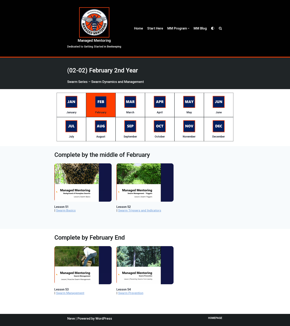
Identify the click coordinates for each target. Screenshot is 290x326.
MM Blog (200, 28)
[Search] (220, 28)
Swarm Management (70, 293)
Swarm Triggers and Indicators (139, 210)
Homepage (215, 317)
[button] (188, 28)
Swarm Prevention (130, 293)
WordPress (103, 318)
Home (138, 28)
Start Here (155, 28)
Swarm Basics (66, 210)
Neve (71, 318)
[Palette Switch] (212, 28)
